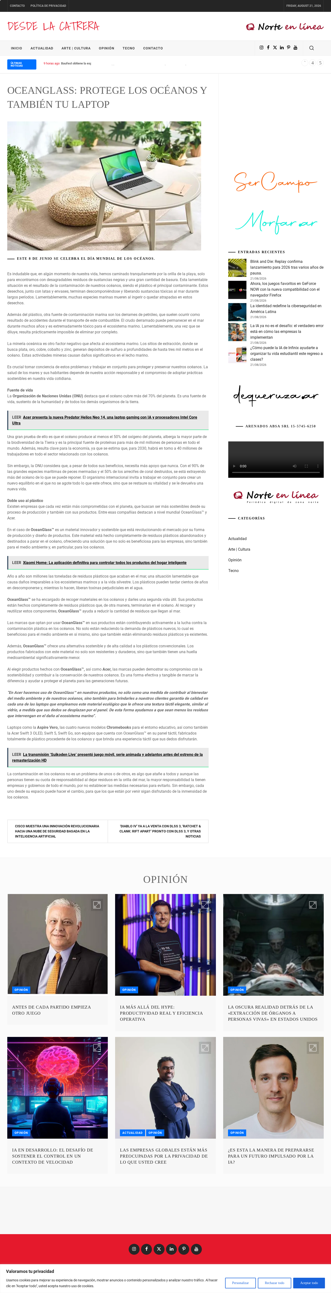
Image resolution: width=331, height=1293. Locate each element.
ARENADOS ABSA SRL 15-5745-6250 (280, 426)
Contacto (17, 6)
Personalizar (240, 1283)
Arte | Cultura (76, 48)
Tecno (129, 48)
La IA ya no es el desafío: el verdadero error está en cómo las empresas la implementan (286, 331)
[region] (165, 1278)
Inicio (16, 48)
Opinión (106, 48)
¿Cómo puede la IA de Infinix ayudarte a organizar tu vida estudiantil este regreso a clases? (286, 353)
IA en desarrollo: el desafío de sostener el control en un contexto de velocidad (52, 1156)
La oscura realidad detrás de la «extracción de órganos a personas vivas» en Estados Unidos (273, 1013)
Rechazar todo (274, 1283)
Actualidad (42, 48)
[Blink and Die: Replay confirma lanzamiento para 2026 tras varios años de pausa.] (237, 269)
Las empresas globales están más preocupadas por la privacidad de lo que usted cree (164, 1156)
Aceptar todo (309, 1283)
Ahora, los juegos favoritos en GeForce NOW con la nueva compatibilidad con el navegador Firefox (285, 289)
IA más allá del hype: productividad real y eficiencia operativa (161, 1013)
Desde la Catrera (52, 26)
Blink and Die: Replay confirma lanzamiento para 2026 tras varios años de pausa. (286, 267)
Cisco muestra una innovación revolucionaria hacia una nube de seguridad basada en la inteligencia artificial (57, 831)
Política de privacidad (48, 6)
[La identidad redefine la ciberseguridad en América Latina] (237, 313)
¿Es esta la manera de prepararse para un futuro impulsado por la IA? (271, 1156)
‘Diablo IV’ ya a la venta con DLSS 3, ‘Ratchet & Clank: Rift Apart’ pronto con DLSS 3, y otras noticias (160, 831)
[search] (311, 48)
